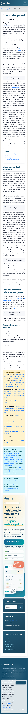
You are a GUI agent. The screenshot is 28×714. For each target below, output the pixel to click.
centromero (12, 384)
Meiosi (7, 639)
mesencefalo (7, 455)
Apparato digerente (9, 457)
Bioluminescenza (8, 488)
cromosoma (17, 382)
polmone (10, 465)
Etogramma (12, 481)
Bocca (16, 457)
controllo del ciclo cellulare (14, 391)
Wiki (2, 9)
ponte (17, 453)
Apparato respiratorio (9, 463)
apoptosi (20, 437)
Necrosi (15, 437)
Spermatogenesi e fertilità (12, 159)
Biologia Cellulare (9, 9)
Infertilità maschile (10, 649)
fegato (15, 461)
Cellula (6, 374)
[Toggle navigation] (25, 3)
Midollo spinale (8, 453)
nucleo (11, 382)
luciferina (16, 488)
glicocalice (17, 376)
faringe (21, 457)
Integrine (19, 419)
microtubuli (13, 378)
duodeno (11, 459)
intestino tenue (19, 459)
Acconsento (20, 683)
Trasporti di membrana (11, 431)
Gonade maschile (9, 644)
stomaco (6, 459)
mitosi (19, 49)
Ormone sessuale (9, 646)
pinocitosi (17, 410)
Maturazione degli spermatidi (12, 154)
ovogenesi (14, 395)
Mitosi (14, 393)
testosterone (19, 298)
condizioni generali (6, 707)
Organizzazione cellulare (13, 386)
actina (14, 380)
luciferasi (6, 490)
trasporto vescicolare (16, 408)
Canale (22, 426)
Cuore (19, 467)
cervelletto (14, 455)
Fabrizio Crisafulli (14, 621)
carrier (5, 428)
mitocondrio (20, 380)
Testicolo (16, 469)
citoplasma (10, 376)
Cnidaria (15, 485)
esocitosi (11, 410)
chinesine (11, 403)
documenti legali (6, 711)
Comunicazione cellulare (11, 426)
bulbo (13, 453)
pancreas (19, 461)
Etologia (6, 481)
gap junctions (18, 421)
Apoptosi (18, 415)
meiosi (19, 50)
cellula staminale (16, 87)
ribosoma (6, 382)
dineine (17, 403)
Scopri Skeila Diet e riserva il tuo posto (13, 542)
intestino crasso (8, 461)
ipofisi (15, 308)
